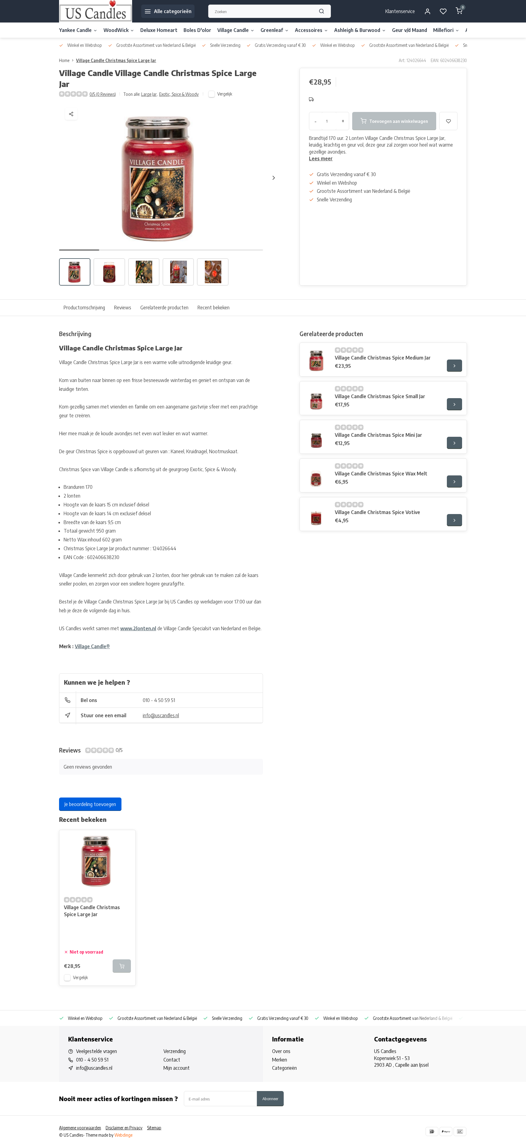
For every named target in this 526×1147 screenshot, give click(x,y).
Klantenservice (400, 11)
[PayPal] (446, 1131)
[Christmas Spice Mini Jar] (316, 437)
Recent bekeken (214, 307)
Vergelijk (224, 93)
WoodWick (115, 30)
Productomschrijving (84, 307)
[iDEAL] (432, 1131)
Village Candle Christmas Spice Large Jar (116, 60)
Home (64, 60)
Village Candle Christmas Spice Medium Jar (383, 358)
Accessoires (308, 30)
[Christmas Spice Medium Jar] (316, 359)
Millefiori (443, 30)
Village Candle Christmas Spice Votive (377, 512)
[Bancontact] (460, 1131)
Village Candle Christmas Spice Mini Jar (378, 435)
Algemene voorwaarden (80, 1127)
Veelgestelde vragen (96, 1051)
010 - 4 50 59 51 (159, 700)
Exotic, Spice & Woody (179, 94)
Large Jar (149, 94)
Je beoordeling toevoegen (90, 804)
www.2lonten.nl (138, 628)
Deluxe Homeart (158, 30)
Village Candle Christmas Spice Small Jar (380, 396)
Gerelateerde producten (164, 307)
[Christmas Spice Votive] (316, 514)
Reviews (122, 307)
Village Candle (233, 30)
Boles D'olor (197, 30)
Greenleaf (272, 30)
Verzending (174, 1051)
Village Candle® (92, 646)
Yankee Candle (75, 30)
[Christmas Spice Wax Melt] (316, 475)
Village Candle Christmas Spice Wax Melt (381, 474)
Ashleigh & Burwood (357, 30)
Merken (279, 1060)
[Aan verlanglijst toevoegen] (126, 839)
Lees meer (321, 158)
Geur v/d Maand (409, 30)
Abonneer (270, 1098)
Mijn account (176, 1068)
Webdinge (123, 1135)
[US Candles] (95, 11)
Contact (171, 1060)
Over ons (281, 1051)
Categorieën (284, 1068)
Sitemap (154, 1127)
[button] (273, 177)
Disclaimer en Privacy (124, 1127)
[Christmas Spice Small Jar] (316, 398)
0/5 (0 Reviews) (102, 94)
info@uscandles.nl (161, 715)
